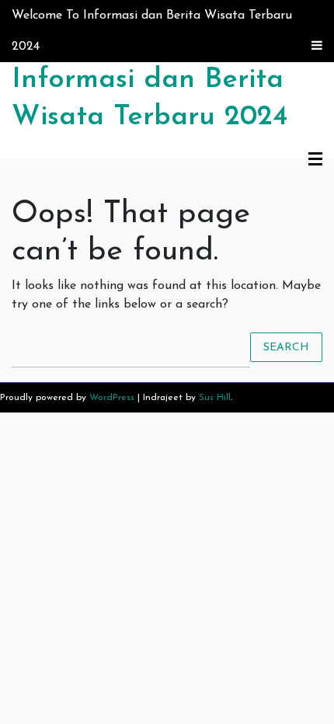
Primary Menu (315, 160)
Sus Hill (215, 397)
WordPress (111, 397)
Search (286, 347)
